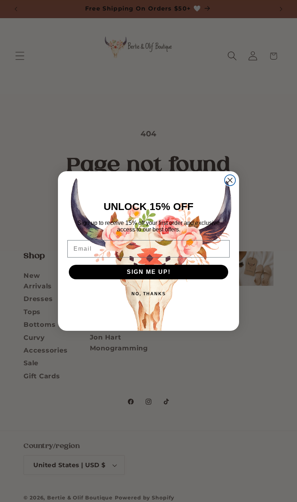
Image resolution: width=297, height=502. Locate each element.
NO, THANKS (148, 293)
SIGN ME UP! (149, 272)
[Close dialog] (230, 180)
